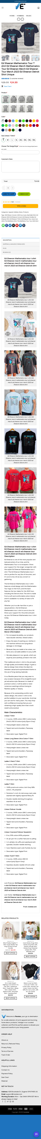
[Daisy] (16, 120)
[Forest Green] (27, 120)
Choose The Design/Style (10, 146)
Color (3, 117)
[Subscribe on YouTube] (13, 1102)
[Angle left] (18, 19)
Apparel (10, 212)
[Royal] (3, 130)
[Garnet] (30, 120)
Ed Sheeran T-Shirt (15, 219)
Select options (10, 953)
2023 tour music (22, 215)
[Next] (36, 38)
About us (4, 1040)
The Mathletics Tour (23, 221)
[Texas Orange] (9, 130)
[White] (16, 130)
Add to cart (8, 194)
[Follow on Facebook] (3, 1102)
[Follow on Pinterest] (10, 1102)
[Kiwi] (6, 125)
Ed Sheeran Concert (16, 217)
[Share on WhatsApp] (3, 225)
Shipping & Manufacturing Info (14, 244)
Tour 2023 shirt (33, 221)
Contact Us (5, 1070)
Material (4, 1081)
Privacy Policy (6, 1047)
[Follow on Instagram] (5, 1102)
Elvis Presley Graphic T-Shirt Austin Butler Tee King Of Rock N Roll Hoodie (10, 945)
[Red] (37, 125)
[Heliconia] (37, 120)
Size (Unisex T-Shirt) (8, 136)
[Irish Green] (3, 125)
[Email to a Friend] (13, 225)
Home (12, 16)
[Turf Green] (13, 130)
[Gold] (34, 120)
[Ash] (3, 120)
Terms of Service (7, 1051)
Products (26, 212)
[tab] (20, 240)
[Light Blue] (9, 125)
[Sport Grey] (6, 130)
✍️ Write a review (20, 206)
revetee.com (32, 907)
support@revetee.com (21, 1)
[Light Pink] (13, 125)
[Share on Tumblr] (23, 225)
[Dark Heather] (20, 120)
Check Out (24, 194)
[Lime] (16, 125)
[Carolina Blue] (13, 120)
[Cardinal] (9, 120)
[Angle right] (22, 19)
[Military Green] (23, 125)
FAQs (4, 248)
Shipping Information (9, 1066)
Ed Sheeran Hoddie (28, 217)
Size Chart (7, 86)
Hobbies (20, 16)
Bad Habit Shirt (31, 215)
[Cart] (38, 8)
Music (28, 16)
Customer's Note (6, 159)
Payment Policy (7, 1074)
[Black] (6, 120)
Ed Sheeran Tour (26, 219)
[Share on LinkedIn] (20, 225)
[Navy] (20, 130)
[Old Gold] (27, 125)
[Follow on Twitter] (8, 1102)
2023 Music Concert (11, 215)
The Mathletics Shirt (11, 221)
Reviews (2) (7, 252)
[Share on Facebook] (6, 225)
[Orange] (30, 125)
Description (7, 240)
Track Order (5, 1055)
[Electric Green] (23, 120)
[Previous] (4, 38)
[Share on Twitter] (10, 225)
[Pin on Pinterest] (16, 225)
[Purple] (34, 125)
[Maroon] (20, 125)
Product (4, 93)
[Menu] (2, 7)
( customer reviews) (16, 78)
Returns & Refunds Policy (10, 1044)
